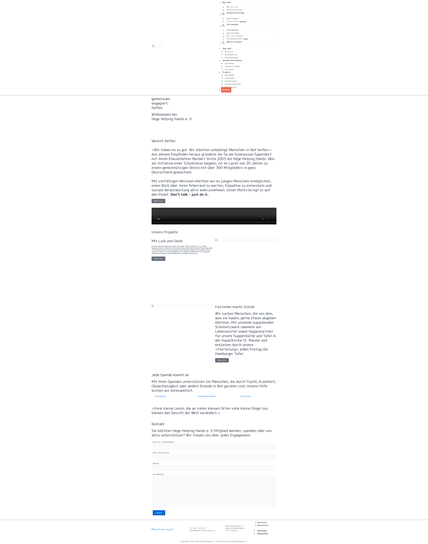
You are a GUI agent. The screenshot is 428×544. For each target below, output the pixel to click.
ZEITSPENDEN (229, 75)
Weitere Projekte (231, 87)
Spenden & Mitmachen (232, 60)
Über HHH (227, 48)
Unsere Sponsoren (231, 55)
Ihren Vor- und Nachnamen (163, 442)
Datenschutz (262, 533)
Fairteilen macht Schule (233, 84)
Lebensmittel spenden (232, 66)
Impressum (262, 530)
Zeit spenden (229, 69)
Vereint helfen (229, 78)
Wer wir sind (229, 52)
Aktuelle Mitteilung (231, 58)
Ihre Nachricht (158, 474)
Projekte (226, 72)
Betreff (156, 463)
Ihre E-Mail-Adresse (161, 452)
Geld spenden (229, 63)
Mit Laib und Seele (231, 81)
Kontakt (226, 90)
